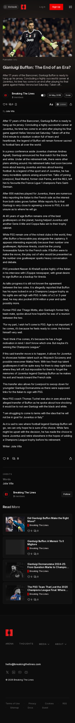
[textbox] (37, 283)
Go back (12, 7)
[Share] (70, 104)
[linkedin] (13, 672)
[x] (7, 672)
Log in (42, 7)
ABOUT (59, 644)
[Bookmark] (15, 104)
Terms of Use (13, 703)
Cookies (49, 703)
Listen (63, 104)
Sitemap (14, 707)
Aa (51, 104)
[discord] (26, 672)
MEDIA (43, 644)
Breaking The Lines (23, 93)
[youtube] (20, 672)
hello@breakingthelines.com (23, 664)
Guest (45, 707)
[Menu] (70, 7)
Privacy (32, 703)
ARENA (10, 643)
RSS (65, 703)
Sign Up (56, 7)
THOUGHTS (26, 643)
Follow (66, 494)
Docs (30, 707)
